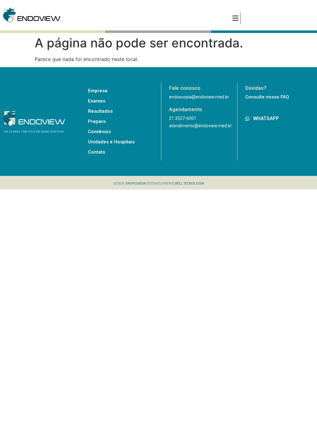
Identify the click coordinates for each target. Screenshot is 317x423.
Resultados (100, 111)
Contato (96, 152)
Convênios (99, 131)
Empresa (97, 91)
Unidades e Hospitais (111, 142)
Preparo (97, 121)
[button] (235, 18)
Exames (96, 101)
